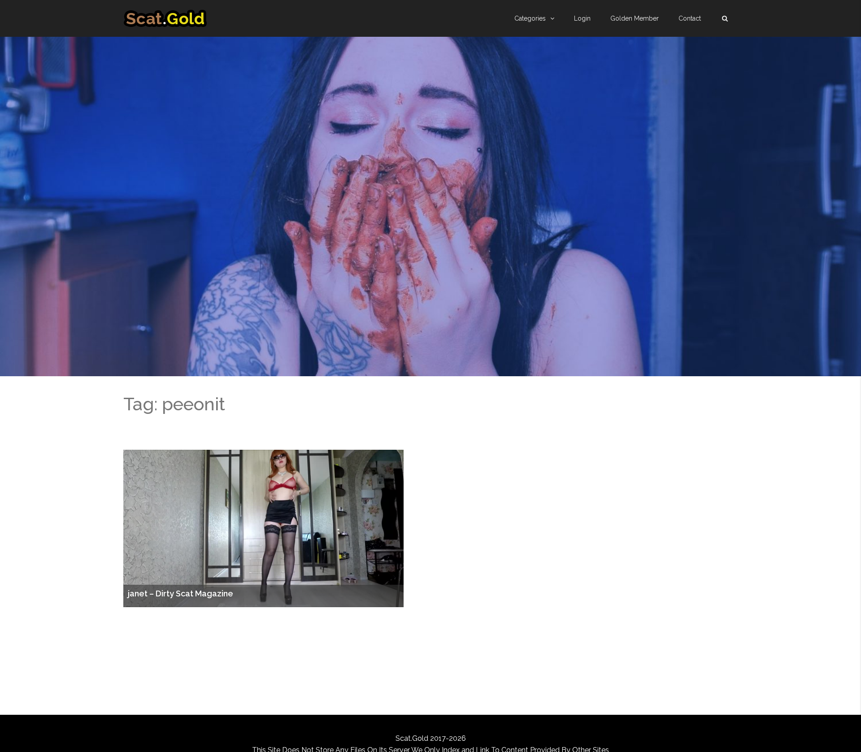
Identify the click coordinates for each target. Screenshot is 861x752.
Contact (689, 18)
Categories (530, 18)
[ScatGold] (165, 18)
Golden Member (634, 18)
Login (582, 18)
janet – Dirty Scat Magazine (180, 593)
